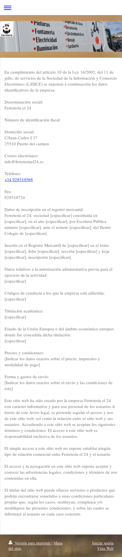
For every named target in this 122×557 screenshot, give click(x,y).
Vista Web (105, 548)
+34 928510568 (19, 179)
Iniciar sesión (102, 543)
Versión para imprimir (33, 543)
